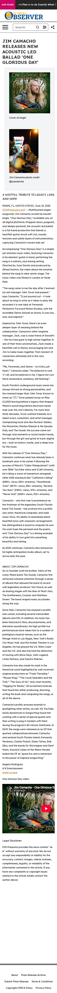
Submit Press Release (16, 981)
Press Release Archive (33, 975)
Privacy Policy (43, 987)
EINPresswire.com (14, 209)
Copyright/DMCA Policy (19, 987)
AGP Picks (8, 4)
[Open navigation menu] (5, 27)
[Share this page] (53, 27)
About (14, 975)
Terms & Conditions (42, 981)
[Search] (37, 27)
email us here (9, 772)
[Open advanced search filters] (44, 27)
